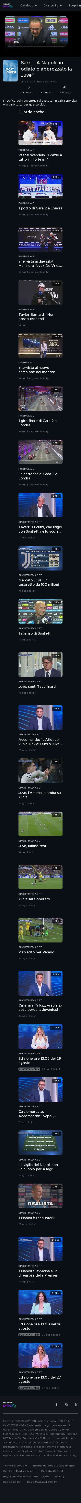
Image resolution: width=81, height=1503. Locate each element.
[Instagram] (66, 1404)
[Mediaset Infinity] (8, 5)
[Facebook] (56, 1404)
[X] (76, 1404)
